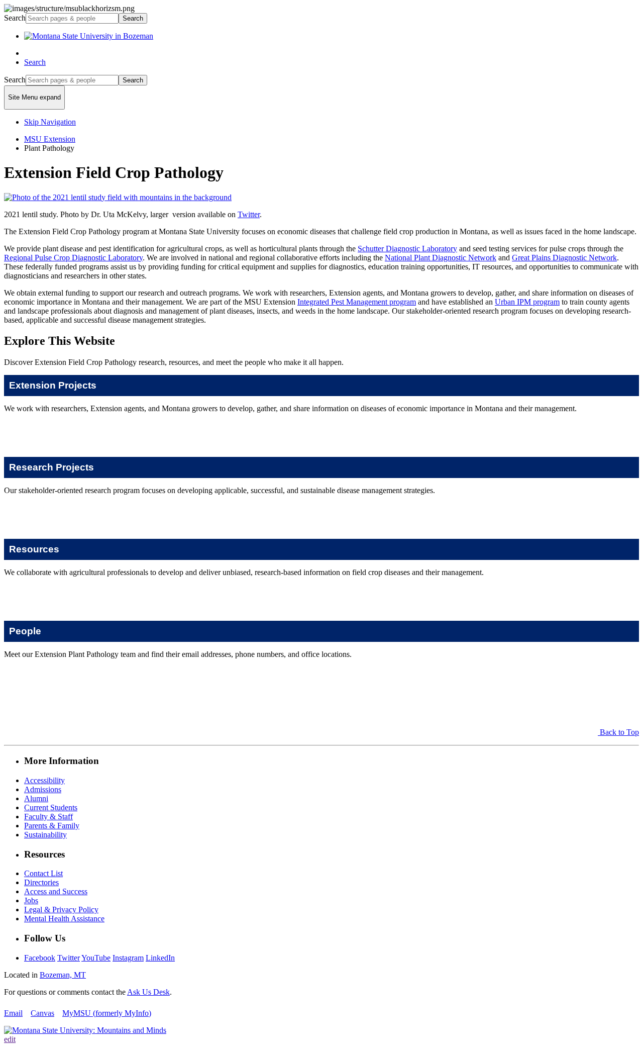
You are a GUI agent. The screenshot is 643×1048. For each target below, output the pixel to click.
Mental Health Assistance (64, 918)
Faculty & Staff (48, 816)
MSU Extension (49, 139)
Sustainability (45, 834)
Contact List (43, 873)
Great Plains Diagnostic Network (564, 257)
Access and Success (55, 891)
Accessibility (44, 780)
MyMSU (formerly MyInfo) (106, 1013)
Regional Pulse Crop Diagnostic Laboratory (73, 257)
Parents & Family (51, 825)
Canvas (42, 1013)
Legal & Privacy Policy (61, 909)
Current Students (50, 807)
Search (15, 18)
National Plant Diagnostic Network (440, 257)
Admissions (42, 789)
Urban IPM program (527, 302)
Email (13, 1013)
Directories (41, 882)
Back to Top (619, 732)
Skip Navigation (50, 122)
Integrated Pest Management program (356, 302)
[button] (321, 385)
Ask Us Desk (148, 992)
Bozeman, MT (63, 975)
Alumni (36, 798)
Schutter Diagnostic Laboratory (407, 248)
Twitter (249, 214)
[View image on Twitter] (118, 197)
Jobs (31, 900)
